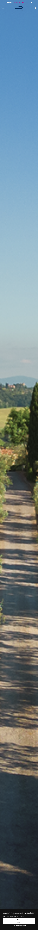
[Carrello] (35, 7)
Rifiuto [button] (19, 922)
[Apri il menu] (3, 7)
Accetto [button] (19, 919)
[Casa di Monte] (19, 8)
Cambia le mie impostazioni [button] (19, 925)
